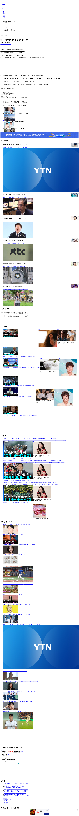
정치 (4, 12)
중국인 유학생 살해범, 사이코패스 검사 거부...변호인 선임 (16, 790)
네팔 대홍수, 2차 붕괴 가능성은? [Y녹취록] (46, 438)
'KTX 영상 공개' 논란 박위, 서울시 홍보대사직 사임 (15, 793)
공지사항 (5, 798)
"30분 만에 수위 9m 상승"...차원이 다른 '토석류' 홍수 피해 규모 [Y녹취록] (49, 440)
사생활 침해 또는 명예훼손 (9, 30)
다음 (3, 762)
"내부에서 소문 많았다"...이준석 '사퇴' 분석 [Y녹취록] (45, 482)
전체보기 (2, 750)
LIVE (1, 8)
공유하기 (9, 44)
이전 (1, 762)
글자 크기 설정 (3, 44)
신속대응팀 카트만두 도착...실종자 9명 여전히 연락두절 (16, 794)
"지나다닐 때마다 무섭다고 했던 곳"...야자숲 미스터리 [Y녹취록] (17, 484)
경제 (4, 13)
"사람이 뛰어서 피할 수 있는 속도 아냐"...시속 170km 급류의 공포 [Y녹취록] (20, 438)
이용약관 (5, 800)
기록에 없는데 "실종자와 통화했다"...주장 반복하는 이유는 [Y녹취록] (18, 482)
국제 (4, 16)
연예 (4, 17)
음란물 (4, 32)
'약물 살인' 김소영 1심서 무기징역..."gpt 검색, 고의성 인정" (17, 791)
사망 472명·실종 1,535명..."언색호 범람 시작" (14, 787)
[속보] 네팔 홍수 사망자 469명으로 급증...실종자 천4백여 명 (17, 783)
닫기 (1, 20)
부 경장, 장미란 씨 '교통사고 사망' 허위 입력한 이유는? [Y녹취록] (17, 460)
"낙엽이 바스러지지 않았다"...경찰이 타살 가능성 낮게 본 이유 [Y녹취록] (19, 462)
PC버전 (4, 804)
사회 (4, 15)
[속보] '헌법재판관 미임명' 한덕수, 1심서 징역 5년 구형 (16, 795)
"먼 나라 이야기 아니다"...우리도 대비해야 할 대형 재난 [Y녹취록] (46, 460)
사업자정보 (5, 803)
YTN (2, 4)
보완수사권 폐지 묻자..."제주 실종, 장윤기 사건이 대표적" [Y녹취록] (50, 462)
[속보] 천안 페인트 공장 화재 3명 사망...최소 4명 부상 (16, 785)
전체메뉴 (2, 1)
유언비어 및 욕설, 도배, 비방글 (10, 29)
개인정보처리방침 (7, 799)
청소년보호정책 (6, 802)
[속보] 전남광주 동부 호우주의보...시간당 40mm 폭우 (16, 789)
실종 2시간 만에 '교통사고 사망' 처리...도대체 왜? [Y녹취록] (44, 484)
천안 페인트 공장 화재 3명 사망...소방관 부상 (14, 786)
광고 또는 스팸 (6, 27)
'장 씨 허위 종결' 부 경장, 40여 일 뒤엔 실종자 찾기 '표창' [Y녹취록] (18, 440)
